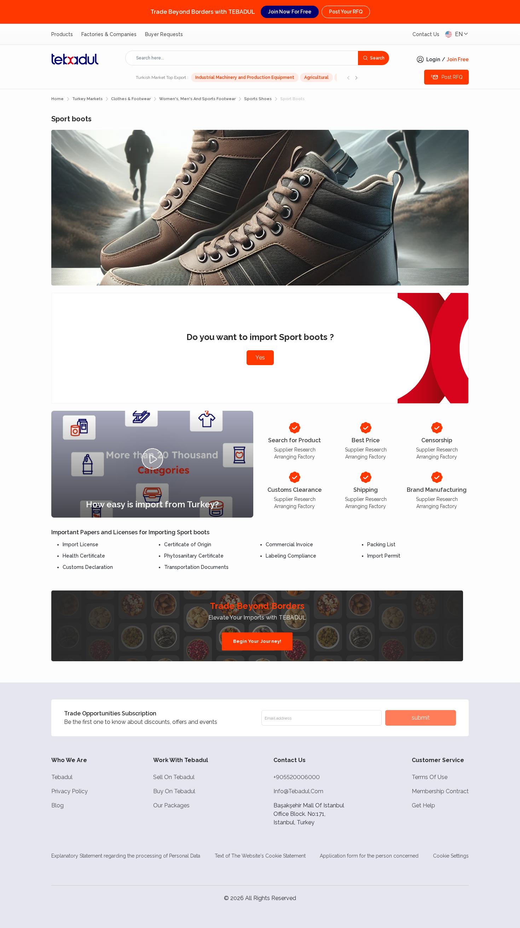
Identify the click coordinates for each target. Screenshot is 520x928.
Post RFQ (452, 77)
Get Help (423, 805)
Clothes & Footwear (131, 99)
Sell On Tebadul (174, 777)
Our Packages (171, 805)
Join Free (458, 59)
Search (377, 58)
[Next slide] (356, 77)
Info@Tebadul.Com (298, 791)
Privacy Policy (69, 791)
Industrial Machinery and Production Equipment (244, 77)
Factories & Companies (109, 34)
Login (433, 59)
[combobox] (245, 58)
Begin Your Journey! (257, 641)
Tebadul (62, 777)
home (57, 99)
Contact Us (425, 34)
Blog (57, 805)
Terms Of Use (429, 777)
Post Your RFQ (346, 12)
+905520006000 (296, 777)
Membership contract (440, 791)
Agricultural (316, 77)
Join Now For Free (289, 12)
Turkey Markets (87, 99)
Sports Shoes (258, 99)
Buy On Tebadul (174, 791)
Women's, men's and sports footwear (197, 99)
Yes (260, 357)
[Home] (75, 59)
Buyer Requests (164, 34)
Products (62, 34)
